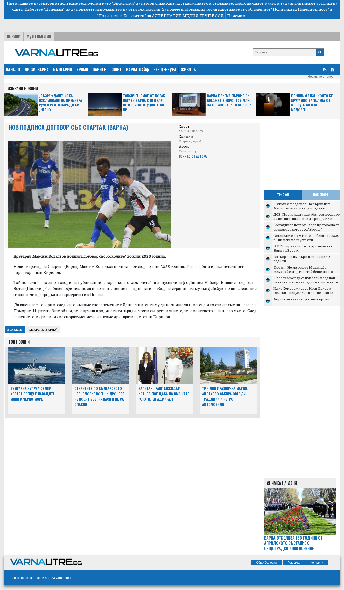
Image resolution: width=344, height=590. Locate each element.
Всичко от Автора (193, 156)
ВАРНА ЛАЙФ (137, 70)
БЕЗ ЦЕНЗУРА (164, 70)
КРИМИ (82, 70)
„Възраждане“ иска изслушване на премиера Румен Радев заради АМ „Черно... (60, 102)
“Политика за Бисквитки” (121, 15)
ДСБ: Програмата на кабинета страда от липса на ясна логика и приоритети (306, 216)
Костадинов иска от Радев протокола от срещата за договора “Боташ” (306, 227)
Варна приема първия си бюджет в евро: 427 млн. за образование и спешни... (230, 100)
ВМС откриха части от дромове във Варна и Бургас (303, 248)
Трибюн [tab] (283, 194)
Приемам (236, 15)
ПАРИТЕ (99, 70)
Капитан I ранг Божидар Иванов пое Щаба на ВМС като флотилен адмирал (164, 394)
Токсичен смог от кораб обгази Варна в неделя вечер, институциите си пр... (144, 102)
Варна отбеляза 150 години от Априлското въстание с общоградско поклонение (293, 543)
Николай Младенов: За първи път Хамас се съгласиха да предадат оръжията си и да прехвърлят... (301, 208)
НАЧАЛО (13, 70)
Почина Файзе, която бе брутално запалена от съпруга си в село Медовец (312, 102)
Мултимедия (39, 36)
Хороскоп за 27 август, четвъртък (301, 298)
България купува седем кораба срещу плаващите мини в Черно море (32, 394)
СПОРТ (116, 70)
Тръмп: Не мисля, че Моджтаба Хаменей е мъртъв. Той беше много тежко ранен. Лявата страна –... (303, 271)
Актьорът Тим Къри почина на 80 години (301, 259)
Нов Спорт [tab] (320, 194)
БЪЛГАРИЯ (62, 70)
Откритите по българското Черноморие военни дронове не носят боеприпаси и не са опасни (99, 396)
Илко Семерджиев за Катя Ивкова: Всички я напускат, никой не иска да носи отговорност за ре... (303, 293)
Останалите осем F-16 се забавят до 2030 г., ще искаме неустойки (306, 237)
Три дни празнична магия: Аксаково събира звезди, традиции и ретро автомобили (225, 396)
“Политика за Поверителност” (300, 9)
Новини (13, 36)
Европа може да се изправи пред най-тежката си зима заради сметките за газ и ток (306, 282)
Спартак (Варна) (43, 329)
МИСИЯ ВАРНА (36, 70)
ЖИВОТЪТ (189, 70)
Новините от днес (320, 76)
